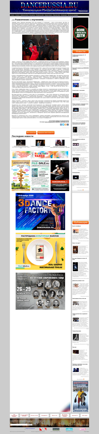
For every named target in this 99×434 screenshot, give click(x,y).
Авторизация (64, 15)
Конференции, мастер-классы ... (83, 187)
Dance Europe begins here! (55, 431)
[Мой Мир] (68, 125)
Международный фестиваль (83, 240)
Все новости (31, 133)
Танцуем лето (86, 77)
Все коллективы (75, 16)
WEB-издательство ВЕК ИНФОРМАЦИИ (17, 431)
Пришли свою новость (46, 133)
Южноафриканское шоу (84, 101)
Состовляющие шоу (85, 361)
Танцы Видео (86, 431)
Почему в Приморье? (85, 376)
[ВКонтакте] (61, 125)
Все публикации (80, 379)
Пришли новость (48, 15)
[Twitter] (63, 125)
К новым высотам (85, 311)
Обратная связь (56, 15)
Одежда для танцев (69, 431)
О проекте (17, 15)
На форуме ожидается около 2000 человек (81, 278)
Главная (12, 15)
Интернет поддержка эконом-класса (38, 431)
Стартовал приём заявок (84, 65)
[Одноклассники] (65, 125)
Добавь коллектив (24, 15)
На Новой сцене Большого (84, 136)
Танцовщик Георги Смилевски (83, 170)
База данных (32, 15)
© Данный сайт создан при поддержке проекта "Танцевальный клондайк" (80, 425)
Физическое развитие (85, 296)
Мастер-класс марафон (73, 15)
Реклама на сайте (40, 15)
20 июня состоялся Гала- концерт (82, 120)
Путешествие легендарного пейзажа (82, 152)
